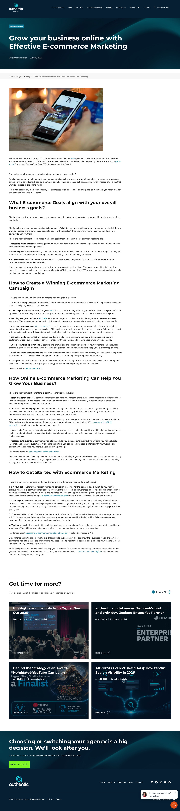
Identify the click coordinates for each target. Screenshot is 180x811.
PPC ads (43, 318)
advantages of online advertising (44, 451)
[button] (121, 7)
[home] (16, 7)
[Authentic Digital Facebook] (156, 782)
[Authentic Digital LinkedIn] (151, 782)
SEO (52, 310)
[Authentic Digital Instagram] (160, 782)
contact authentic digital (90, 551)
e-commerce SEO (34, 368)
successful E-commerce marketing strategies (46, 533)
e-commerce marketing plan (55, 495)
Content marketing (44, 326)
